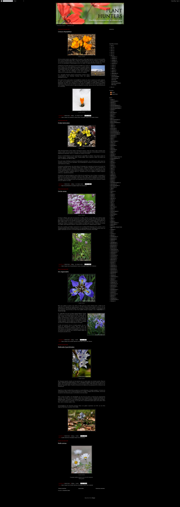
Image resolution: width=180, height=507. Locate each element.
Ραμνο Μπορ (112, 207)
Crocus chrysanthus (65, 32)
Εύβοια (111, 138)
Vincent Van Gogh (61, 310)
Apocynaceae (113, 238)
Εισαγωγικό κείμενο (61, 25)
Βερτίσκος (112, 116)
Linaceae (112, 279)
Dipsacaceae (112, 259)
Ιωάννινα (112, 148)
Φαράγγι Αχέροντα (113, 222)
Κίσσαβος (112, 159)
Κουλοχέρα (112, 166)
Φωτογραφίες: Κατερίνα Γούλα (86, 117)
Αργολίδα (112, 109)
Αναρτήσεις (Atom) (66, 490)
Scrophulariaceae (113, 299)
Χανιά (111, 230)
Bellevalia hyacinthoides (66, 347)
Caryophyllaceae (113, 250)
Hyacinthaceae (113, 272)
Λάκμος (111, 168)
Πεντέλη (111, 201)
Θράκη (111, 146)
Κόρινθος (112, 165)
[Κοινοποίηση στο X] (88, 115)
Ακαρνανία (112, 102)
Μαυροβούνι (112, 176)
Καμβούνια (112, 151)
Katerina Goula (115, 94)
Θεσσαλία (112, 144)
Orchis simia (62, 191)
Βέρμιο (62, 185)
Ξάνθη (111, 188)
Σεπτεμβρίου (114, 61)
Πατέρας (112, 199)
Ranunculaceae (113, 293)
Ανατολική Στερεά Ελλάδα (115, 108)
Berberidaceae (113, 245)
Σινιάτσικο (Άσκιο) (77, 117)
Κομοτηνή (112, 162)
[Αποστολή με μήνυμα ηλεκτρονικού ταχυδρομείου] (85, 115)
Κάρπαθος (112, 154)
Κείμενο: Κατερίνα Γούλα (65, 117)
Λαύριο (111, 171)
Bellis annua (62, 443)
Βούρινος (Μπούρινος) (114, 122)
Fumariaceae (112, 265)
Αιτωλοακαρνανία (113, 101)
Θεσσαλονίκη (112, 145)
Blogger (93, 497)
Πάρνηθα (112, 196)
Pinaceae (112, 288)
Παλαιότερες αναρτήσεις (100, 488)
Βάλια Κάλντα (113, 112)
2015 (112, 50)
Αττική (111, 111)
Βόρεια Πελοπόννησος (114, 119)
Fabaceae (112, 263)
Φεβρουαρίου (114, 73)
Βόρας (111, 118)
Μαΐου (113, 68)
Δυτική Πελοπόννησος (114, 132)
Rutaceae (112, 296)
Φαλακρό (112, 221)
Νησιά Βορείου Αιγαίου (114, 182)
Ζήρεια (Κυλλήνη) (113, 141)
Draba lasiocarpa (64, 123)
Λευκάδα (71, 341)
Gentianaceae (113, 266)
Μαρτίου (113, 71)
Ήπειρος (112, 142)
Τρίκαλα (111, 218)
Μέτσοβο (112, 181)
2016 (112, 48)
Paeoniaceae (113, 285)
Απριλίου (113, 70)
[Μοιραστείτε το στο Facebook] (89, 115)
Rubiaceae (112, 295)
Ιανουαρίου (114, 75)
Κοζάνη (111, 161)
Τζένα (111, 217)
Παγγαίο (112, 195)
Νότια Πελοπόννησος (114, 185)
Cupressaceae (113, 258)
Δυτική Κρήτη (113, 129)
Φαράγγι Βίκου (113, 224)
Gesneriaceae (113, 269)
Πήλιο (111, 202)
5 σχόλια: (76, 339)
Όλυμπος (112, 191)
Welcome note (70, 25)
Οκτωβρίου (114, 60)
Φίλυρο (111, 225)
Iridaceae (96, 117)
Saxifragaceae (113, 298)
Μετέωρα (112, 179)
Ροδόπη (111, 208)
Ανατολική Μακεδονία (114, 105)
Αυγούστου (114, 63)
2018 (112, 45)
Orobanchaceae (113, 283)
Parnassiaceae (113, 286)
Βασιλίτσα (112, 114)
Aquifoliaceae (113, 239)
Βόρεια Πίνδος (113, 121)
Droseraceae (112, 260)
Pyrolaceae (112, 292)
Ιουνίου (113, 66)
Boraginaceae (113, 246)
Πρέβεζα (111, 204)
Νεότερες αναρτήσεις (62, 488)
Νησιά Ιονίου (75, 341)
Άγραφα (111, 99)
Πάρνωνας (112, 198)
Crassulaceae (113, 256)
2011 (112, 87)
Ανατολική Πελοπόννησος (115, 106)
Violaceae (112, 301)
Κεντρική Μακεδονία (67, 185)
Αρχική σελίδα (81, 488)
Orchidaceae (112, 282)
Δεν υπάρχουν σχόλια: (79, 115)
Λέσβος (111, 172)
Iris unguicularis (63, 272)
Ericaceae (112, 262)
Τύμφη (111, 219)
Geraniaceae (112, 268)
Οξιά (111, 192)
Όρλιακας (112, 194)
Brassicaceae (84, 185)
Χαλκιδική (112, 229)
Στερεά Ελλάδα (113, 214)
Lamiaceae (112, 275)
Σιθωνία (111, 209)
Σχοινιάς (112, 215)
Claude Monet (100, 309)
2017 (112, 47)
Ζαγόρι (111, 139)
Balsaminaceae (113, 243)
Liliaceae (112, 278)
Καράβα (111, 152)
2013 (112, 53)
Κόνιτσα (111, 164)
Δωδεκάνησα (112, 135)
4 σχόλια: (77, 483)
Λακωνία (112, 169)
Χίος (111, 232)
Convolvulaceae (113, 255)
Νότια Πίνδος (112, 187)
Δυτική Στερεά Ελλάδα (114, 134)
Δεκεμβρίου (114, 56)
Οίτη (111, 189)
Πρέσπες (112, 205)
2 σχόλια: (77, 435)
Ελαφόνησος (112, 136)
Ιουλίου (113, 65)
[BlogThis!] (86, 115)
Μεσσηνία (112, 178)
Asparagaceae (82, 437)
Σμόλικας (112, 212)
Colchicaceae (113, 252)
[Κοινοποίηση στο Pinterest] (90, 115)
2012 (112, 55)
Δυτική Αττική (112, 128)
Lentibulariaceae (113, 276)
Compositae (91, 485)
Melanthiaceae (113, 280)
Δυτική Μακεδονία (113, 131)
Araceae (112, 240)
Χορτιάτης (93, 117)
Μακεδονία (72, 117)
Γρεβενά (111, 126)
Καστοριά (112, 155)
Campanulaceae (113, 249)
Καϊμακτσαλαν (113, 149)
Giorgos (113, 92)
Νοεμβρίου (114, 58)
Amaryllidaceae (113, 236)
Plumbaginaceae (113, 289)
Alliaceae (112, 235)
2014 (112, 52)
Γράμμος (112, 125)
